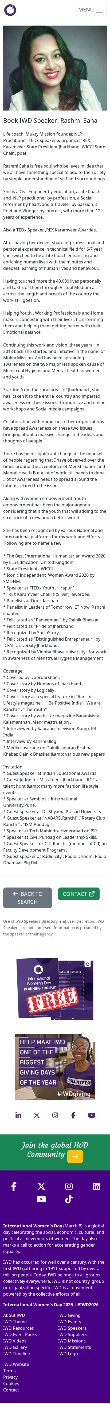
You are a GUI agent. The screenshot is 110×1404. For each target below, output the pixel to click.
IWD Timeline (16, 1354)
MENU (86, 9)
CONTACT (75, 893)
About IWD (14, 1315)
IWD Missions (72, 1341)
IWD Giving (69, 1315)
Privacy (10, 1377)
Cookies (11, 1383)
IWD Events (69, 1322)
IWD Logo (68, 1354)
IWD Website (16, 1364)
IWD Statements (74, 1347)
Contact (11, 1390)
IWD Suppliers (72, 1334)
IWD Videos (14, 1341)
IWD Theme (15, 1322)
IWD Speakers (72, 1328)
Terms (9, 1371)
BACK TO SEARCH (30, 897)
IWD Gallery (15, 1347)
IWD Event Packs (20, 1334)
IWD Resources (18, 1328)
